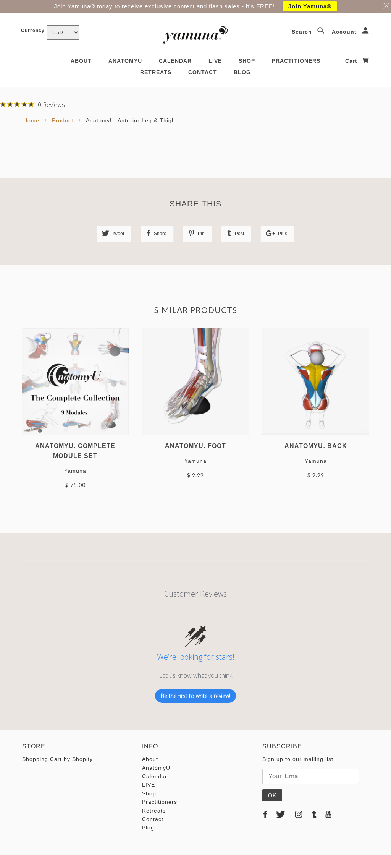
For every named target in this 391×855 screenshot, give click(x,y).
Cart (352, 61)
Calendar (175, 61)
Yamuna (75, 471)
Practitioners (296, 61)
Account (345, 32)
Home (31, 120)
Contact (202, 72)
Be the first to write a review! (195, 695)
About (81, 61)
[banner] (195, 34)
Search (303, 32)
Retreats (155, 72)
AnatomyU (125, 61)
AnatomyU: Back (315, 445)
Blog (242, 72)
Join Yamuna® (309, 6)
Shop (247, 61)
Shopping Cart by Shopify (57, 759)
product (62, 120)
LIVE (215, 61)
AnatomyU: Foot (195, 445)
